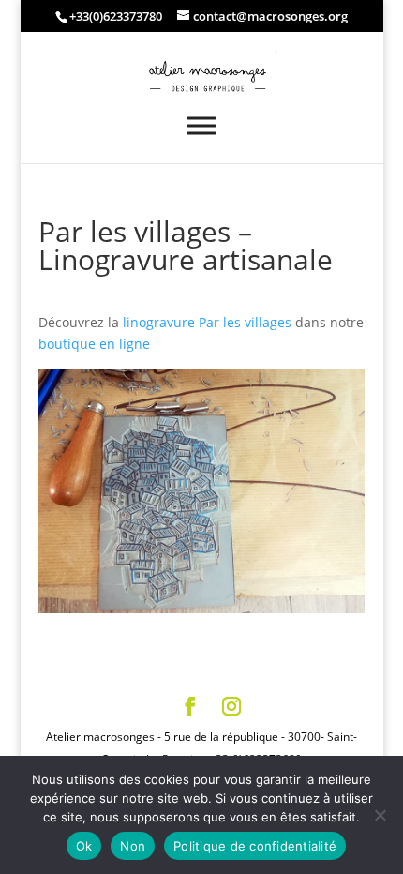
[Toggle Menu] (201, 125)
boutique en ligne (94, 344)
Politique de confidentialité (254, 845)
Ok (84, 845)
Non (132, 845)
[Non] (379, 815)
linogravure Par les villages (207, 322)
